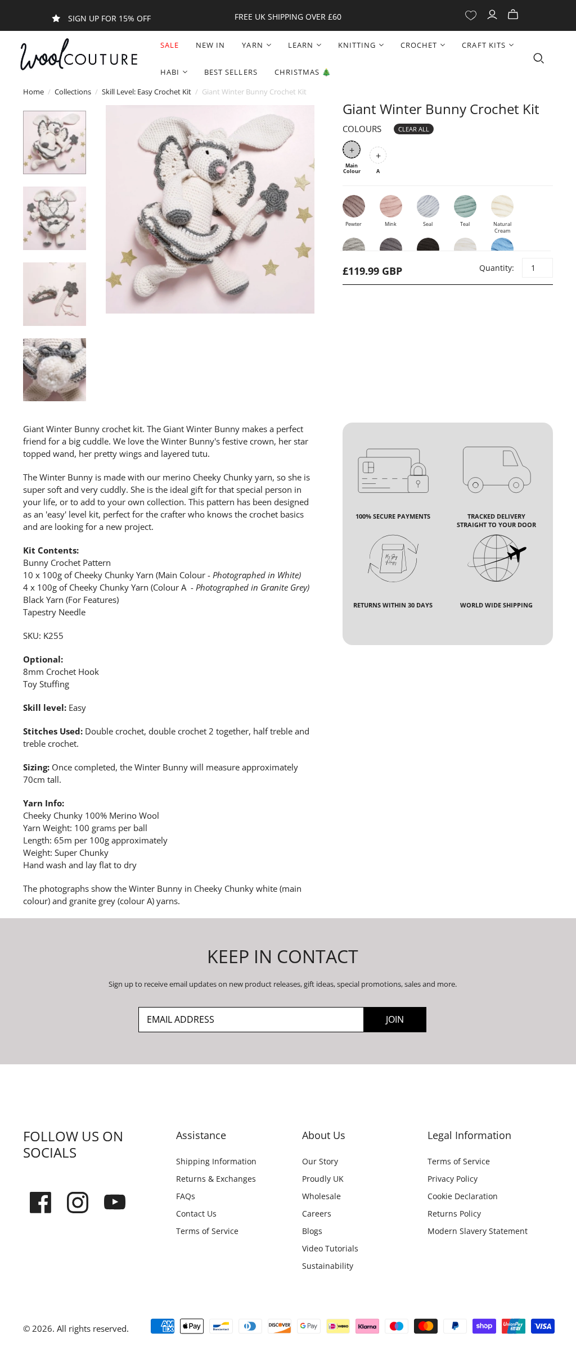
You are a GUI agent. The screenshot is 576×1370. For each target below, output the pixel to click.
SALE (169, 45)
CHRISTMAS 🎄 (302, 72)
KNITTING (357, 45)
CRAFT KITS (483, 45)
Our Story (320, 1161)
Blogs (312, 1231)
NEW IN (210, 45)
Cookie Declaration (463, 1196)
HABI (169, 72)
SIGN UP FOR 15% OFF (109, 18)
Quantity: (496, 267)
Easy (77, 707)
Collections (73, 92)
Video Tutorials (330, 1248)
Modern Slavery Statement (478, 1231)
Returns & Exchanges (216, 1178)
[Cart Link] (514, 14)
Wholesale (321, 1196)
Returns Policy (454, 1213)
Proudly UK (323, 1178)
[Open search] (538, 58)
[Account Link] (494, 14)
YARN (252, 45)
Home (33, 92)
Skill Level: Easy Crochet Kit (146, 92)
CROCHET (418, 45)
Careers (316, 1213)
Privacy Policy (453, 1178)
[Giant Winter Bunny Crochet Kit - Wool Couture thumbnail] (55, 142)
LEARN (300, 45)
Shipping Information (216, 1161)
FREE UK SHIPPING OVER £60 (288, 16)
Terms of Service (207, 1231)
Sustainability (327, 1265)
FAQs (185, 1196)
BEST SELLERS (230, 72)
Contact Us (196, 1213)
